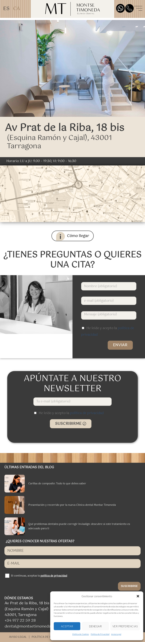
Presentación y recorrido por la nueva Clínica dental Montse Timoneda (72, 505)
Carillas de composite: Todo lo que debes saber (57, 484)
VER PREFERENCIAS (125, 626)
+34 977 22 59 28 (20, 621)
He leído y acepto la (71, 413)
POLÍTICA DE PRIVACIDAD (49, 637)
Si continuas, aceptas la (39, 576)
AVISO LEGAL (18, 637)
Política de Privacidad (100, 634)
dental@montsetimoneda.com (32, 626)
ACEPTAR (67, 626)
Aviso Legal (116, 634)
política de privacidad (87, 413)
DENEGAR (95, 626)
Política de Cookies (80, 634)
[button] (138, 596)
